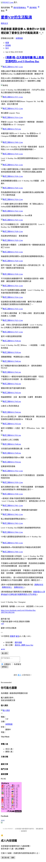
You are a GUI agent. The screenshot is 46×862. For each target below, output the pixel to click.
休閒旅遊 (19, 38)
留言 (17, 636)
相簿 (7, 43)
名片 (7, 48)
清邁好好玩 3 (19, 587)
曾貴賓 (3, 820)
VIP (2, 624)
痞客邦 (12, 636)
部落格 (8, 45)
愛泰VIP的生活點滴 (16, 17)
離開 (12, 857)
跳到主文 (4, 23)
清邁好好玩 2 (7, 587)
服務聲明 (24, 831)
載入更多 (5, 653)
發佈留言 (5, 667)
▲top (3, 649)
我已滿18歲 (5, 857)
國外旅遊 (18, 642)
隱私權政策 (39, 829)
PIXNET (10, 829)
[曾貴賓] (2, 823)
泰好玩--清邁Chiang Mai (24, 645)
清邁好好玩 (38, 585)
